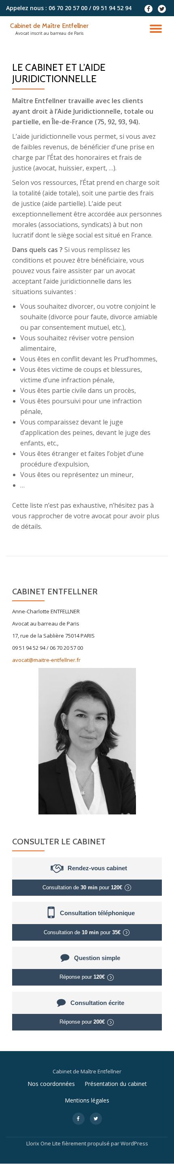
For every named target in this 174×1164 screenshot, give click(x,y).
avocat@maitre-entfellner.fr (46, 660)
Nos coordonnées (51, 1084)
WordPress (134, 1143)
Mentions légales (87, 1100)
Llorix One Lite (44, 1143)
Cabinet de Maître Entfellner (49, 26)
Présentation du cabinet (116, 1084)
